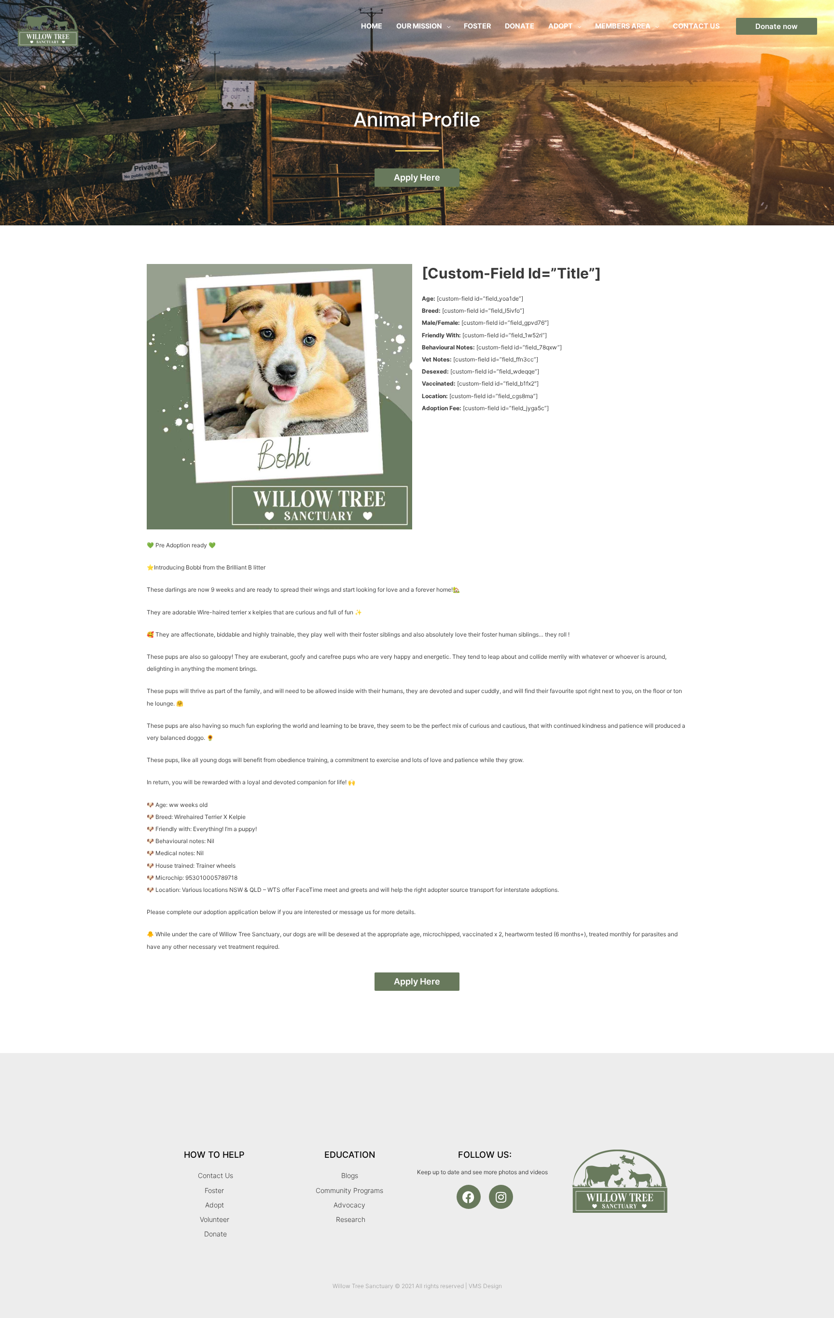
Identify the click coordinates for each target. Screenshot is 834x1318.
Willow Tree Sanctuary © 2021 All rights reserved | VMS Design (417, 1286)
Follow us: (485, 1155)
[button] (776, 26)
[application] (446, 25)
